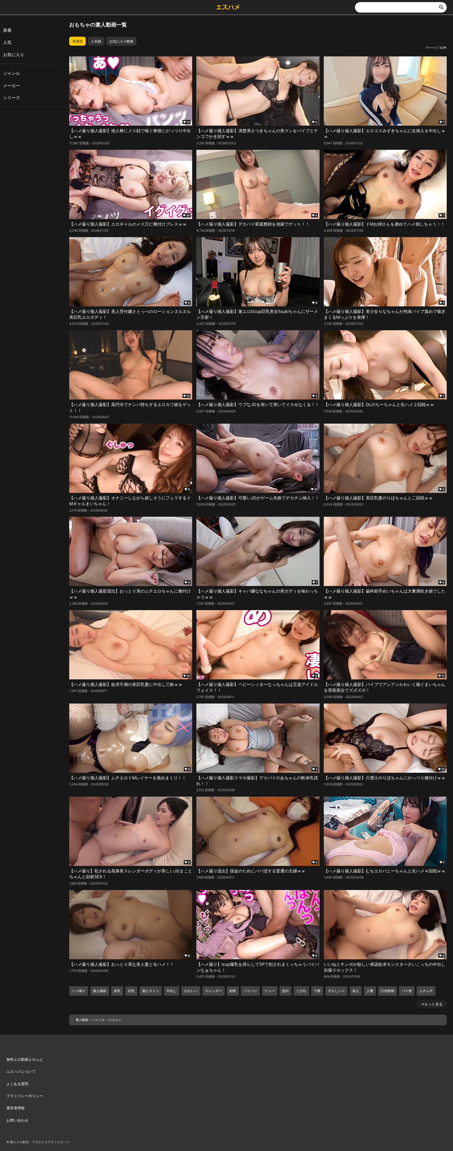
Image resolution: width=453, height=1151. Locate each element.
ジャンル (98, 1020)
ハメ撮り (78, 991)
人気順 (96, 41)
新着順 (77, 41)
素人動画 (82, 1020)
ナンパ (270, 991)
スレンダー (213, 991)
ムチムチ (426, 991)
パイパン (250, 991)
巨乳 (131, 991)
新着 (7, 30)
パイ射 (407, 991)
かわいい (191, 991)
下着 (317, 991)
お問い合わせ (17, 1120)
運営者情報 (15, 1108)
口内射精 (387, 991)
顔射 (232, 991)
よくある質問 (17, 1083)
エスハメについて (21, 1071)
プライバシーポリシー (24, 1096)
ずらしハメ (336, 991)
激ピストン (150, 991)
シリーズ (11, 97)
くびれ (301, 991)
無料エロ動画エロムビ (24, 1059)
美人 (355, 991)
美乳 (117, 991)
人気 (7, 42)
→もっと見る (432, 1004)
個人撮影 (99, 991)
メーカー (11, 85)
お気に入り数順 (121, 41)
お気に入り (13, 54)
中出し (171, 991)
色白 (285, 991)
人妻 (369, 991)
